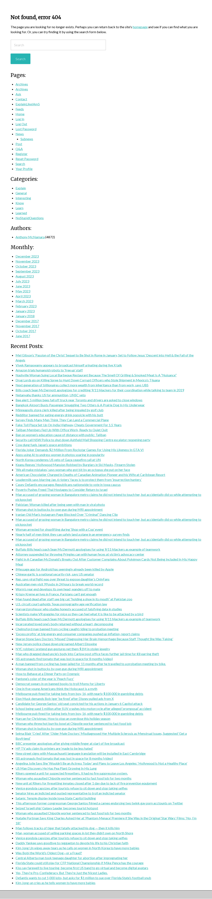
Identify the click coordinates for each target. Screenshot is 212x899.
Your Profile (24, 169)
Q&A (19, 149)
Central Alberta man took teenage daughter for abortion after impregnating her (72, 858)
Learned (21, 213)
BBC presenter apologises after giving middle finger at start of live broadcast (70, 743)
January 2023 (25, 311)
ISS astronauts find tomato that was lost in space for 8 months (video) (64, 659)
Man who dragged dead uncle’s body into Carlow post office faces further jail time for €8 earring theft (87, 654)
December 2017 (27, 321)
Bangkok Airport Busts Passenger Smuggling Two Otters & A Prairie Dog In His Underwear (80, 405)
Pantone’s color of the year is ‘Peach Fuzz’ (45, 679)
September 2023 (27, 271)
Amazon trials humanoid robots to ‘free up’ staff (49, 370)
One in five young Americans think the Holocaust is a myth (56, 689)
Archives (22, 84)
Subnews (26, 139)
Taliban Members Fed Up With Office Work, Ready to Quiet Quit (62, 430)
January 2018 (25, 316)
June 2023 (23, 286)
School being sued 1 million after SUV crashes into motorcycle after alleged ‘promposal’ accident (84, 708)
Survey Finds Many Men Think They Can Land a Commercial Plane (62, 420)
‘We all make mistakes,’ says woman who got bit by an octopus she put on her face (73, 470)
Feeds (20, 109)
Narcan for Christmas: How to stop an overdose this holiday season (63, 718)
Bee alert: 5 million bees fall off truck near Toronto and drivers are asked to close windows (79, 400)
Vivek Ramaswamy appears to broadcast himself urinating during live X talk (69, 365)
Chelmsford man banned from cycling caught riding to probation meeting (67, 629)
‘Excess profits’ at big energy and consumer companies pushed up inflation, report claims (78, 634)
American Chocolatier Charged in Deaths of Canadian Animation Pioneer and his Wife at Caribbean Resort (90, 475)
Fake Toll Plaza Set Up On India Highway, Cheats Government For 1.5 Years (69, 425)
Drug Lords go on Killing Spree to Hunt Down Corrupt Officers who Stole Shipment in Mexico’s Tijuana (88, 380)
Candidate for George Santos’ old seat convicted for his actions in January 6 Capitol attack (79, 704)
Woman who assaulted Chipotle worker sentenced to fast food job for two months (73, 778)
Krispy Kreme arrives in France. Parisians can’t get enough (56, 594)
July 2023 (22, 281)
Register (22, 154)
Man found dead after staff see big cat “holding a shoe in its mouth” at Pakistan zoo (74, 599)
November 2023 (27, 261)
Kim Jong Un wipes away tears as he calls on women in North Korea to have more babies (77, 848)
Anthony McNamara (30, 237)
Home (20, 114)
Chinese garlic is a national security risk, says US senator (55, 574)
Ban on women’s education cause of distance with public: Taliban (61, 435)
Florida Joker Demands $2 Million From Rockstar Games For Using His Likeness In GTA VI (80, 450)
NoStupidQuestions (30, 218)
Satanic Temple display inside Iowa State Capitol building (56, 798)
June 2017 (23, 336)
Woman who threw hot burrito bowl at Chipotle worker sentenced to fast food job (73, 723)
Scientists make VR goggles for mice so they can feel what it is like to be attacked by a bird (79, 614)
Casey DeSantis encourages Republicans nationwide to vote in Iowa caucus (68, 485)
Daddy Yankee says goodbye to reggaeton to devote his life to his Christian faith (72, 843)
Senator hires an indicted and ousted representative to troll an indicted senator (70, 793)
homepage (140, 27)
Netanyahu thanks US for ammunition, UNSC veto (51, 395)
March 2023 (24, 301)
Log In (20, 119)
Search (20, 164)
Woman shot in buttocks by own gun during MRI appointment (59, 509)
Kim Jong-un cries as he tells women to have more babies (55, 883)
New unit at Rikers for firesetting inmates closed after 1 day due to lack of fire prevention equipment (86, 783)
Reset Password (27, 159)
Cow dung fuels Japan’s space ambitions (44, 445)
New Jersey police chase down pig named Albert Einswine (56, 644)
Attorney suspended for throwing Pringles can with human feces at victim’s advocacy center (80, 554)
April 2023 (23, 296)
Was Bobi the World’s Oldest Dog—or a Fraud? (49, 853)
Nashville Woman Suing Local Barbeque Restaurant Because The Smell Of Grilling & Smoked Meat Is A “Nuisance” (96, 375)
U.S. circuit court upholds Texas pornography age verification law (61, 604)
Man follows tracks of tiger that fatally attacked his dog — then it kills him (68, 828)
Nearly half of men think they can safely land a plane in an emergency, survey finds (73, 534)
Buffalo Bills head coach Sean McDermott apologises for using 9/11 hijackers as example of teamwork (88, 549)
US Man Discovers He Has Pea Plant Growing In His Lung (56, 768)
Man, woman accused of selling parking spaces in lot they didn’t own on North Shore (74, 833)
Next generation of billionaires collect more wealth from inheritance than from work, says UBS (82, 385)
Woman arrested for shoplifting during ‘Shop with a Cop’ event (59, 529)
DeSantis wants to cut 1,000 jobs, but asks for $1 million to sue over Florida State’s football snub (83, 878)
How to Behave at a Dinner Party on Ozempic (48, 674)
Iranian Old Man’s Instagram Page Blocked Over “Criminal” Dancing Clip (67, 514)
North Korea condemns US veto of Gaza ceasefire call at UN (58, 460)
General (21, 193)
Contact (21, 99)
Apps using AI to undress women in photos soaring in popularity (60, 455)
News (20, 134)
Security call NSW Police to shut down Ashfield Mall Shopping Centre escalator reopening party (83, 440)
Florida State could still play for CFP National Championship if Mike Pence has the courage (79, 863)
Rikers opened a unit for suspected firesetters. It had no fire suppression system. (72, 773)
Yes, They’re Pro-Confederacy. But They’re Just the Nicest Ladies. (62, 873)
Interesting (23, 198)
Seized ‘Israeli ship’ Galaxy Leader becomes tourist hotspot (57, 808)
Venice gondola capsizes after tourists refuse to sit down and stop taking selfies (72, 788)
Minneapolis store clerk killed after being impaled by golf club (60, 410)
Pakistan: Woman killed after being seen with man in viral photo (60, 504)
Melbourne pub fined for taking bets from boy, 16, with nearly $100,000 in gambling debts (79, 694)
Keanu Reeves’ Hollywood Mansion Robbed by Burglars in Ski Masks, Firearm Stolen (75, 465)
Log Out (21, 124)
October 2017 (26, 331)
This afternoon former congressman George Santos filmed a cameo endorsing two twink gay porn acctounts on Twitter (99, 803)
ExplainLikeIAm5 (28, 104)
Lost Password (26, 129)
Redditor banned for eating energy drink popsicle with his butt (59, 415)
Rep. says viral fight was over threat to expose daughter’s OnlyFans (63, 579)
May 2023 (23, 291)
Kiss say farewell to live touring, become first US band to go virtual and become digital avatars (82, 868)
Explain (21, 188)
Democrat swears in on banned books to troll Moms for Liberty (60, 684)
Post (19, 144)
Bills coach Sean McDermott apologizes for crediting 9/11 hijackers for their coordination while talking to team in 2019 (100, 390)
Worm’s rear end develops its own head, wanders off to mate (58, 589)
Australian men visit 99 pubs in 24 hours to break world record (59, 584)
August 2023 (25, 276)
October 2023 (26, 266)
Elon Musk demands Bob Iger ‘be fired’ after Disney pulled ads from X (65, 699)
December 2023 (27, 256)
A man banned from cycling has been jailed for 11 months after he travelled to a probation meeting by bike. (91, 664)
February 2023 (26, 306)
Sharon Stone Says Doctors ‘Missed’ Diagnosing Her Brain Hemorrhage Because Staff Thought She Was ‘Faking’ (94, 639)
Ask (18, 94)
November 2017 (27, 326)
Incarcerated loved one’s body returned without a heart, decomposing (64, 624)
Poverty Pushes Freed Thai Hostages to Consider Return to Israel (61, 489)
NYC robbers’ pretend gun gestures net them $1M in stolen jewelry (63, 649)
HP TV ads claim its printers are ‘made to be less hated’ (54, 748)
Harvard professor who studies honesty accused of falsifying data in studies (69, 609)
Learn (19, 208)
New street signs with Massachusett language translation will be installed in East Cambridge (81, 753)
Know (20, 203)
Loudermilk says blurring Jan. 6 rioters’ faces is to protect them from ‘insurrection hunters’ (79, 480)
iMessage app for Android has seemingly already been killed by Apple (65, 569)
